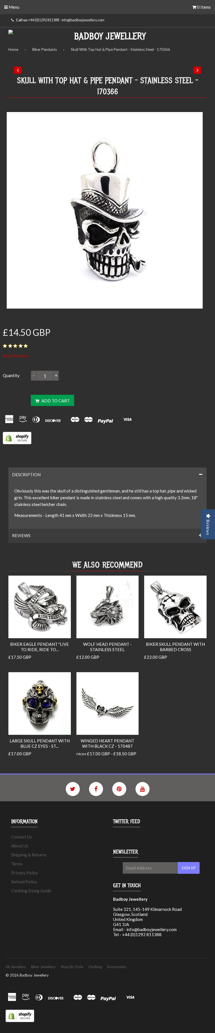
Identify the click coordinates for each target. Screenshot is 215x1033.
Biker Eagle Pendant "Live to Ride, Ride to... (39, 647)
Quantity (11, 375)
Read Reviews (16, 355)
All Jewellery (16, 966)
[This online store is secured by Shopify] (17, 442)
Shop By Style (72, 966)
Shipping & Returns (28, 854)
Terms (16, 863)
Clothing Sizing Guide (31, 890)
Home (13, 49)
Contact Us (21, 836)
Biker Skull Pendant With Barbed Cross (175, 647)
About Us (19, 845)
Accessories (116, 966)
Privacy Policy (24, 872)
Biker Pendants (44, 49)
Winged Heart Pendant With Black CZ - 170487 (107, 743)
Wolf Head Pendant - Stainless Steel (107, 647)
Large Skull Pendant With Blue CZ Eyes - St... (40, 743)
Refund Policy (24, 881)
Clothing (95, 966)
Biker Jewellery (43, 966)
